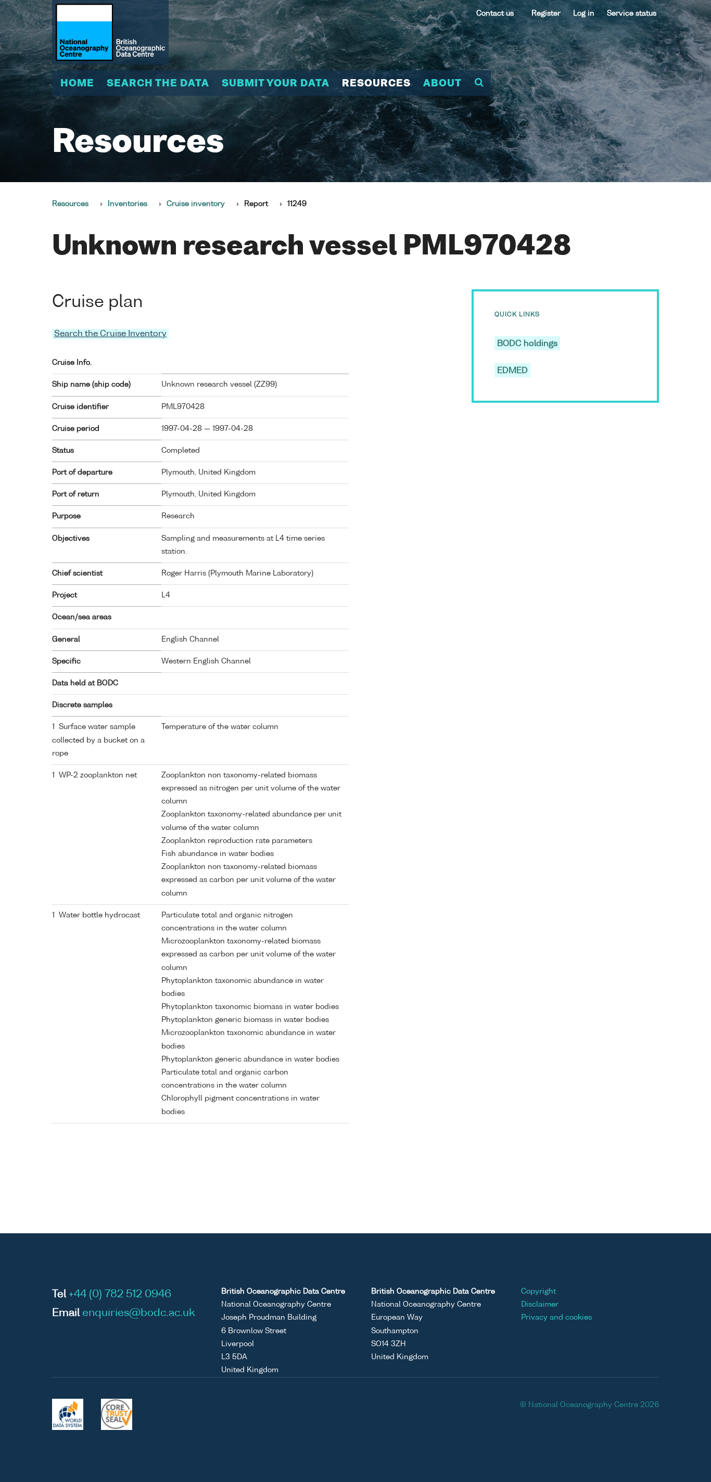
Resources (376, 83)
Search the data (158, 83)
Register (546, 13)
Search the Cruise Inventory (110, 334)
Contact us (495, 13)
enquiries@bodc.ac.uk (138, 1313)
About (442, 83)
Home (77, 83)
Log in (583, 13)
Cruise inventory (196, 204)
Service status (631, 13)
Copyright (538, 1291)
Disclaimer (539, 1304)
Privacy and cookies (556, 1317)
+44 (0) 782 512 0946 (120, 1294)
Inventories (127, 204)
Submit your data (275, 83)
